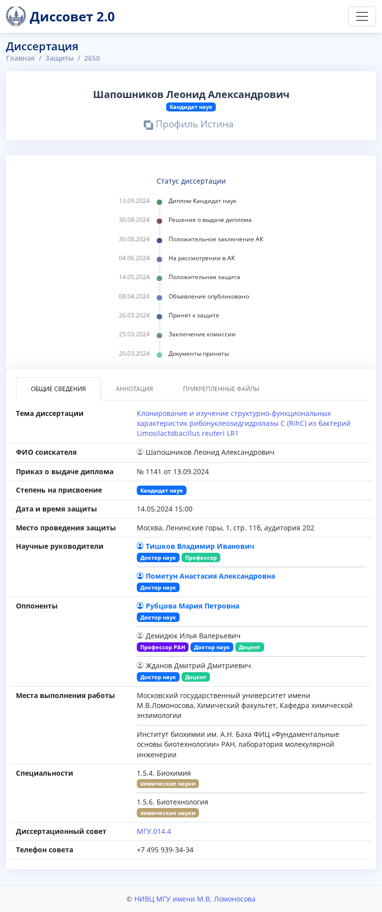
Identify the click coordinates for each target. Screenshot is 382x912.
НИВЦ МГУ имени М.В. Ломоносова (195, 899)
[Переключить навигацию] (362, 16)
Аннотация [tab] (134, 389)
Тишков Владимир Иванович (200, 546)
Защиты (59, 58)
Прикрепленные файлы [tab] (221, 389)
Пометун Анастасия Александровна (210, 576)
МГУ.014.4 (154, 831)
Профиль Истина (193, 125)
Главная (20, 58)
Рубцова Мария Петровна (192, 605)
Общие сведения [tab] (58, 389)
